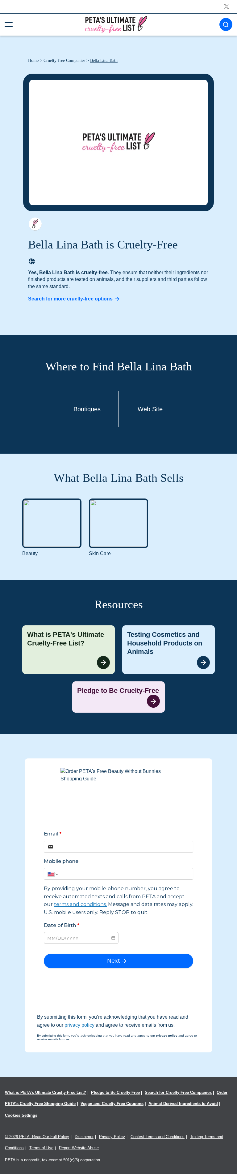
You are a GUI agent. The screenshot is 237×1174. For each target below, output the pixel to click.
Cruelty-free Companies (64, 60)
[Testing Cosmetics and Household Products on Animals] (168, 649)
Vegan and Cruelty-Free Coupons (112, 1103)
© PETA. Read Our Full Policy (37, 1136)
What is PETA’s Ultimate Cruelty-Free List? (45, 1092)
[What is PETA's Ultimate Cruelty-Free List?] (68, 649)
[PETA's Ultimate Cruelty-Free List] (116, 24)
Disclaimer (84, 1136)
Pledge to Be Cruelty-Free (115, 1092)
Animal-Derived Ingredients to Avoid (183, 1103)
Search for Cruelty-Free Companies (178, 1092)
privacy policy (79, 1025)
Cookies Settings (21, 1115)
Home (33, 60)
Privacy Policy (112, 1136)
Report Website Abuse (79, 1148)
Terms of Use (41, 1148)
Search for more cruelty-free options (70, 298)
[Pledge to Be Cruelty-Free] (118, 697)
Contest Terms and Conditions (158, 1136)
